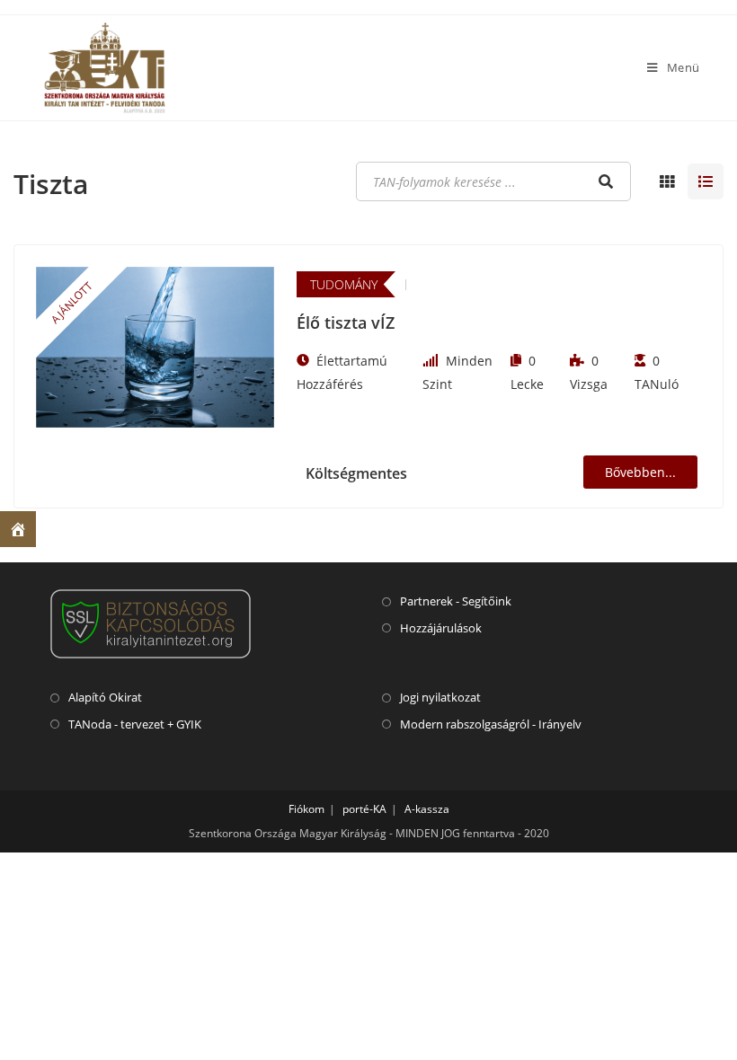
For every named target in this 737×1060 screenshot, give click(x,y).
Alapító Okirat (105, 697)
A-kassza (426, 809)
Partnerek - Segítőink (455, 601)
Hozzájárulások (441, 628)
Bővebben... (640, 472)
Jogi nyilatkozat (440, 697)
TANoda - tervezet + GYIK (134, 724)
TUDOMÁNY (343, 284)
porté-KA (364, 809)
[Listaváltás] (667, 181)
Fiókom (306, 809)
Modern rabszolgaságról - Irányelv (491, 724)
